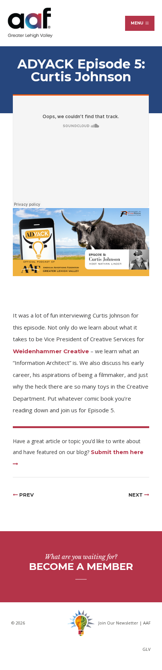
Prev (26, 495)
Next (136, 495)
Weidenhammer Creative (51, 351)
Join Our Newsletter (118, 623)
